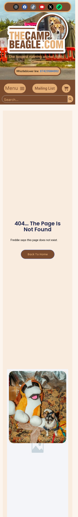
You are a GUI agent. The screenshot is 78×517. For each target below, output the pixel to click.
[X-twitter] (51, 7)
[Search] (70, 99)
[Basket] (66, 88)
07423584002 (49, 71)
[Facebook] (25, 7)
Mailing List (45, 88)
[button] (15, 88)
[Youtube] (42, 7)
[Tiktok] (33, 7)
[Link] (59, 7)
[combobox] (35, 99)
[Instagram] (16, 7)
